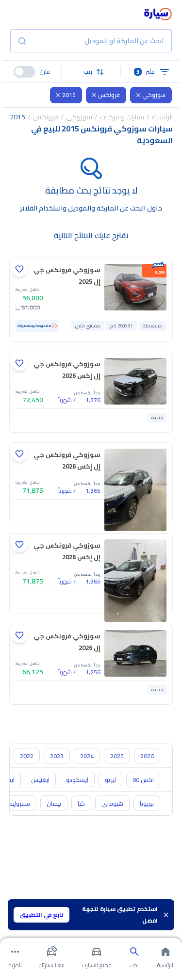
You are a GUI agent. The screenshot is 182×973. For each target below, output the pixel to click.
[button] (91, 72)
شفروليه (19, 803)
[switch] (24, 72)
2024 (87, 756)
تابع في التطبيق (42, 914)
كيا (81, 803)
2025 (117, 756)
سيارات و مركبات (122, 117)
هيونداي (112, 803)
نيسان (54, 803)
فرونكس (109, 94)
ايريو (110, 779)
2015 (69, 94)
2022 (26, 756)
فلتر (145, 71)
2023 (57, 756)
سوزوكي (153, 94)
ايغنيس (40, 779)
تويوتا (147, 803)
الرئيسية (162, 117)
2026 (147, 756)
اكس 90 (143, 779)
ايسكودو (77, 779)
